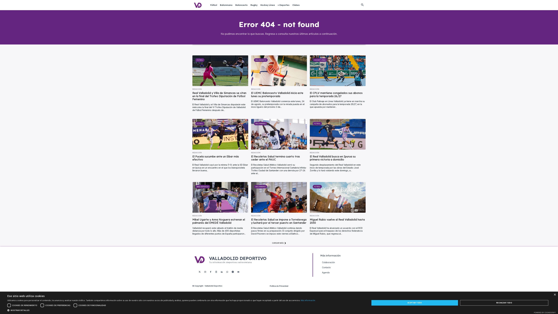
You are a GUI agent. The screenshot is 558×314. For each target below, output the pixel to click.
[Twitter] (200, 272)
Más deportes (203, 187)
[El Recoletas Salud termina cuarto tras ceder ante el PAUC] (279, 134)
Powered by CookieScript (545, 312)
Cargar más (278, 243)
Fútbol (200, 60)
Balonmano (260, 123)
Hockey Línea (320, 60)
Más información (308, 300)
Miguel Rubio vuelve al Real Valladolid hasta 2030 (337, 221)
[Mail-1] (238, 272)
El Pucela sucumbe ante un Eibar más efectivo (215, 158)
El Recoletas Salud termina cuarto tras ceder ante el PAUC (275, 158)
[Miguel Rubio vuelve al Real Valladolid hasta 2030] (338, 197)
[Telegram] (233, 272)
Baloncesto (260, 60)
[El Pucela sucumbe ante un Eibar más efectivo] (220, 134)
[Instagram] (205, 272)
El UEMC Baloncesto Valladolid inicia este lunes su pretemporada (277, 94)
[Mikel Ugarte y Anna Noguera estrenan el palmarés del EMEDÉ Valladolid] (220, 197)
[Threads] (216, 272)
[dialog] (279, 303)
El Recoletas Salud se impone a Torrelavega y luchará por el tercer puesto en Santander (278, 221)
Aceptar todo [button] (414, 302)
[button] (362, 5)
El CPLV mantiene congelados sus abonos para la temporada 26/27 (336, 94)
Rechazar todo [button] (504, 302)
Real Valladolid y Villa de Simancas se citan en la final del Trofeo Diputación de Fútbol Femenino (219, 96)
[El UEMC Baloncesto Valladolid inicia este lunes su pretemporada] (279, 70)
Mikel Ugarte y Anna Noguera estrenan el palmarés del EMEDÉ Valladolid (218, 221)
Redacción (197, 89)
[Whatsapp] (227, 272)
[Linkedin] (222, 272)
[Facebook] (211, 272)
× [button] (555, 295)
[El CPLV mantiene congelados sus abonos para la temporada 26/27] (338, 70)
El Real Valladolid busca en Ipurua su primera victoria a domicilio (333, 158)
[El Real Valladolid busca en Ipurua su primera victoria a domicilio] (338, 134)
